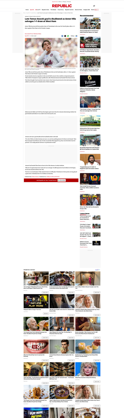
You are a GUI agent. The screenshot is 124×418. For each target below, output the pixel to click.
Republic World (54, 1)
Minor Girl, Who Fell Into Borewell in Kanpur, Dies (89, 207)
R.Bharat (60, 1)
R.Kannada (69, 1)
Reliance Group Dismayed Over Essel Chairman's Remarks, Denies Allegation (89, 90)
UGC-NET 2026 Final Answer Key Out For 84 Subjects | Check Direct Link (89, 70)
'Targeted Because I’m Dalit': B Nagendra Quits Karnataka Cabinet (89, 167)
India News (82, 132)
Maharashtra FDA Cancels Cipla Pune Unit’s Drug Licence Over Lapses (90, 129)
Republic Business (84, 93)
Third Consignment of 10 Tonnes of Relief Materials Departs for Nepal (89, 31)
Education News (83, 72)
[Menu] (93, 6)
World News (82, 34)
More (96, 9)
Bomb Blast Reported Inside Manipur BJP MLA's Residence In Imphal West (89, 148)
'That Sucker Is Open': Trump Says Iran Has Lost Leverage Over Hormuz (90, 110)
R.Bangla (64, 1)
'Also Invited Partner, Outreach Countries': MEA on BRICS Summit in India (89, 187)
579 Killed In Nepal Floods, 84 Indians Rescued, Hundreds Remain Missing (89, 50)
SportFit (27, 36)
